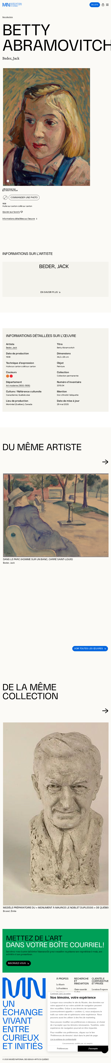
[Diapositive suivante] (105, 462)
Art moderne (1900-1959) (18, 385)
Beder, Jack (11, 347)
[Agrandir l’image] (5, 197)
